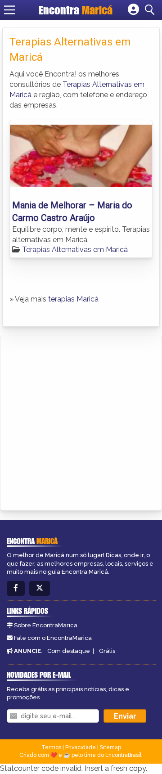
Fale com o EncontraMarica (53, 637)
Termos (51, 747)
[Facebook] (16, 588)
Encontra (75, 10)
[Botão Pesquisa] (151, 10)
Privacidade (80, 747)
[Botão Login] (133, 10)
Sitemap (110, 747)
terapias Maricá (73, 299)
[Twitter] (39, 588)
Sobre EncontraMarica (45, 625)
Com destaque (68, 651)
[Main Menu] (9, 10)
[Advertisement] (81, 422)
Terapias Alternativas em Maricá (75, 249)
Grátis (107, 651)
